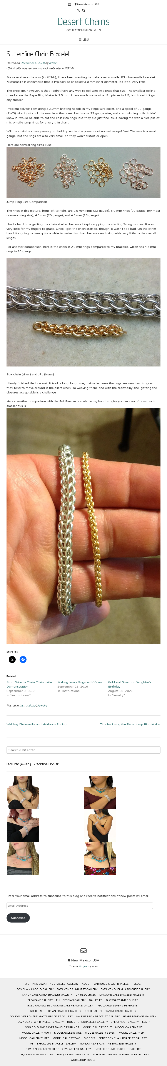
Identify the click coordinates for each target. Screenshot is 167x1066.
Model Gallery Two (66, 1038)
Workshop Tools (83, 1060)
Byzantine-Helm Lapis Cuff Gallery (125, 989)
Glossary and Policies (122, 1000)
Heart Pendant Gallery (139, 1016)
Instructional (27, 705)
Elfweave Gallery (40, 1000)
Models (89, 1038)
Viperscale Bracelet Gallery (128, 1054)
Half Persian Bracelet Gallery (98, 1016)
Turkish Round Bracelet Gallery (117, 1049)
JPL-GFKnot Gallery (125, 1022)
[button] (45, 792)
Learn (146, 1022)
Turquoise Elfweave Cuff (35, 1054)
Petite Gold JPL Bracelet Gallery (53, 1043)
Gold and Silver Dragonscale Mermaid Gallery (61, 1005)
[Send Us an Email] (69, 4)
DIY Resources (85, 994)
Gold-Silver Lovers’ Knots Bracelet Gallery (41, 1016)
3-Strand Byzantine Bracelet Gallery (51, 984)
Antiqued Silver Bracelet (112, 984)
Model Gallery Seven (100, 1032)
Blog (137, 984)
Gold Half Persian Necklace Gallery (110, 1011)
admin (53, 63)
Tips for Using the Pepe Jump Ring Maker (130, 724)
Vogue (83, 966)
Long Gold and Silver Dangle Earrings (51, 1027)
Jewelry (42, 705)
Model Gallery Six (131, 1032)
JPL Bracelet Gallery (93, 1022)
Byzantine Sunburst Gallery (77, 989)
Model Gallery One (68, 1032)
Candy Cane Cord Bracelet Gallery (47, 994)
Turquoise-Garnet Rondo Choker (81, 1054)
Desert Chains (84, 21)
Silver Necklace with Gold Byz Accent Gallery (58, 1049)
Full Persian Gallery (70, 1000)
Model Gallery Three (34, 1038)
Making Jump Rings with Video (79, 682)
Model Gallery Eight (97, 1027)
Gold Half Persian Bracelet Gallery (55, 1011)
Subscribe (18, 918)
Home (71, 1022)
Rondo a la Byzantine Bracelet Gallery (108, 1043)
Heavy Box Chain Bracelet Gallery (40, 1022)
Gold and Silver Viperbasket (118, 1005)
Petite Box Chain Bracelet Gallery (123, 1038)
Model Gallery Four (36, 1032)
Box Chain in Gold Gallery (35, 989)
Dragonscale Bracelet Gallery (121, 994)
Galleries (95, 1000)
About (86, 984)
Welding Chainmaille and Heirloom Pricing (37, 724)
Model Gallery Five (128, 1027)
